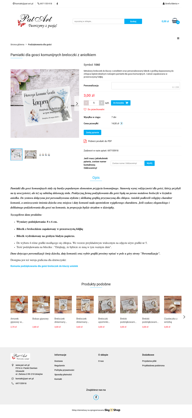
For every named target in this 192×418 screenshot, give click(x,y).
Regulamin (59, 365)
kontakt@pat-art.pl (25, 378)
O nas (101, 361)
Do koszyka (118, 103)
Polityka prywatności (64, 370)
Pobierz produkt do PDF (100, 141)
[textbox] (145, 85)
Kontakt (58, 379)
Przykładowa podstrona (153, 365)
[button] (60, 355)
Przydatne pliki (149, 361)
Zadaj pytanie (92, 132)
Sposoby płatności (63, 374)
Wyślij (149, 163)
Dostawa (58, 361)
